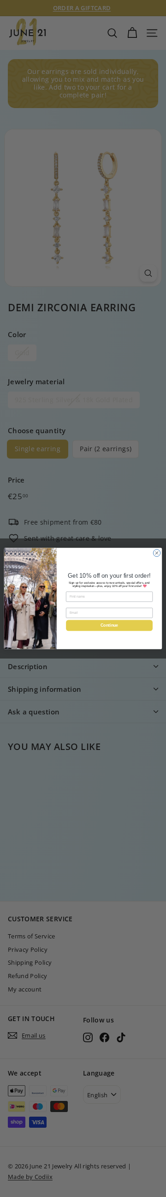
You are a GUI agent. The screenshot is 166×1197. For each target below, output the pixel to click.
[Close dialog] (156, 553)
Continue (109, 625)
